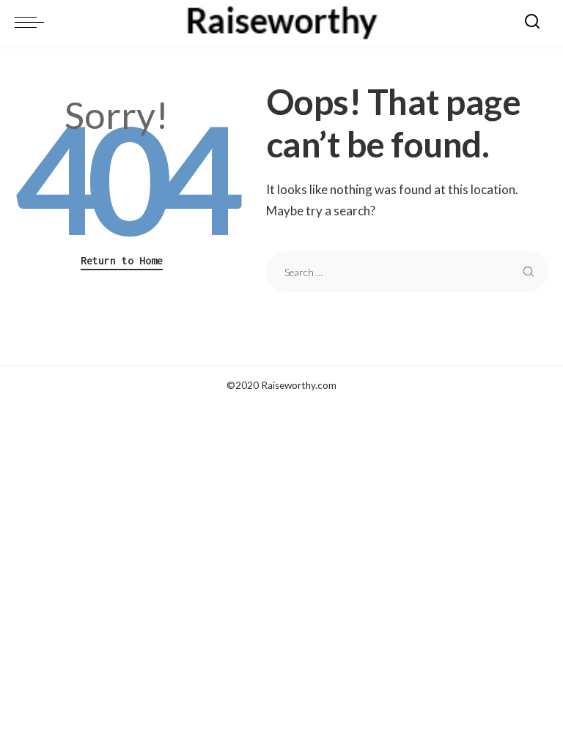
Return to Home (122, 260)
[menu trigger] (33, 22)
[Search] (532, 22)
